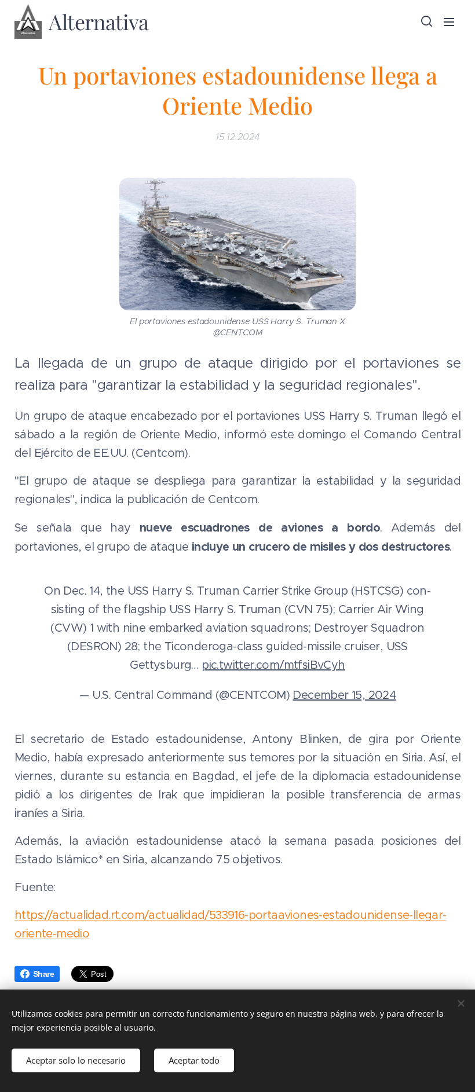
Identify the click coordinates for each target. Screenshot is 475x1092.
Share (43, 974)
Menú (449, 21)
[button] (425, 21)
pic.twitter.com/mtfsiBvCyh (273, 665)
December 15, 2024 (344, 695)
